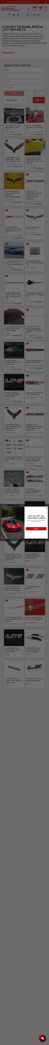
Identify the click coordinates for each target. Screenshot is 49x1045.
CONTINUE (36, 528)
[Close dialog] (46, 508)
